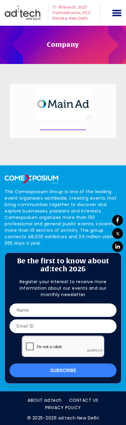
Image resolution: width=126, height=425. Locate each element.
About (45, 400)
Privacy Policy (63, 407)
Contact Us (83, 400)
